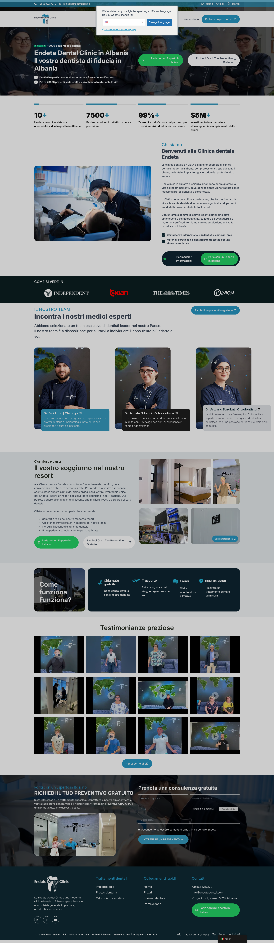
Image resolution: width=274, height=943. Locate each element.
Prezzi (148, 892)
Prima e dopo (191, 19)
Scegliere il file (228, 809)
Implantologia (105, 886)
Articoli (220, 3)
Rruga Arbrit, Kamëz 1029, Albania (214, 898)
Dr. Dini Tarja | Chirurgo (61, 413)
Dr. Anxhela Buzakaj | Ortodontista (231, 409)
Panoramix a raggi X (203, 808)
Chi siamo (207, 3)
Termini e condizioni (226, 934)
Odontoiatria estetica (110, 898)
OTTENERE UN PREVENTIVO (162, 839)
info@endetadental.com (207, 892)
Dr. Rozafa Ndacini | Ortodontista (149, 413)
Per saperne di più (137, 763)
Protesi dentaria (106, 892)
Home (148, 886)
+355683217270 (202, 886)
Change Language (159, 22)
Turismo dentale (154, 898)
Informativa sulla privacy (193, 934)
